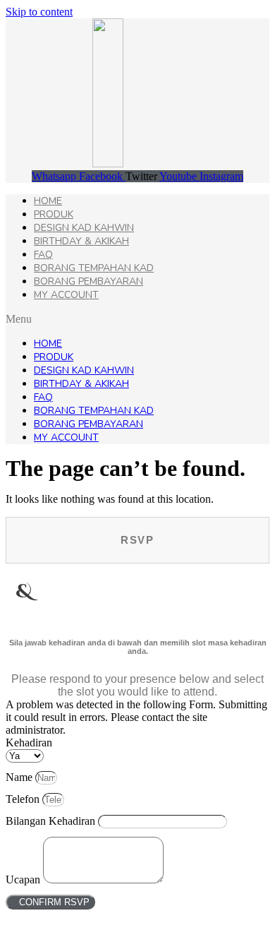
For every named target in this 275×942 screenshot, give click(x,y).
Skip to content (39, 12)
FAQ (43, 254)
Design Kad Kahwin (84, 227)
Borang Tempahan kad (94, 268)
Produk (53, 214)
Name (20, 777)
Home (48, 201)
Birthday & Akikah (81, 241)
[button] (137, 319)
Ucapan (24, 880)
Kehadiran (29, 743)
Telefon (24, 799)
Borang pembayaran (88, 281)
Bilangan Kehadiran (52, 821)
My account (66, 295)
